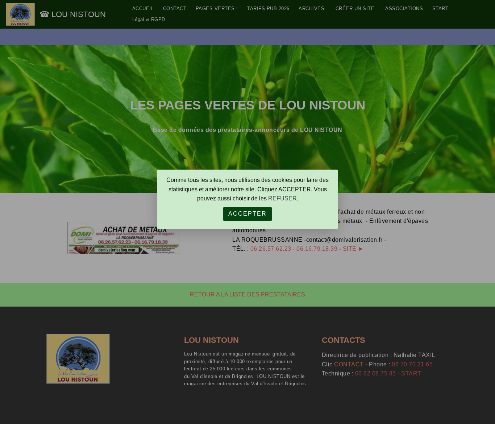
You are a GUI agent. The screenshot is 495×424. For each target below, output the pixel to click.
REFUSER (282, 198)
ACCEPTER (247, 214)
